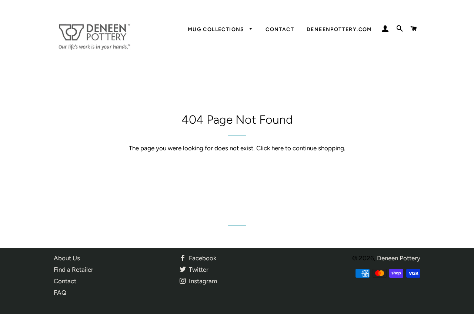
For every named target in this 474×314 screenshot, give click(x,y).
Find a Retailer (73, 269)
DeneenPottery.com (339, 29)
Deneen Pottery (398, 258)
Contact (280, 29)
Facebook (201, 258)
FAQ (60, 292)
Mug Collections (217, 29)
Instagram (202, 281)
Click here (270, 148)
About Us (67, 258)
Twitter (197, 269)
